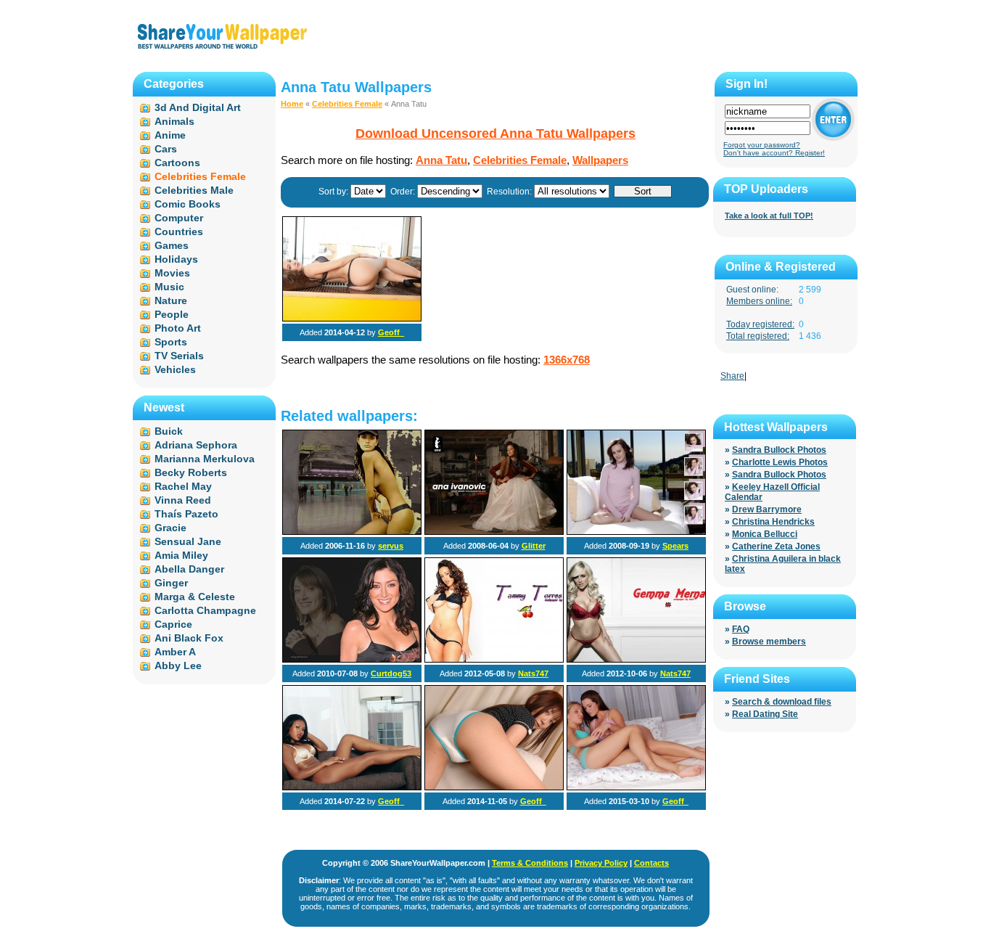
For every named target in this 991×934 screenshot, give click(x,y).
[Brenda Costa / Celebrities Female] (352, 532)
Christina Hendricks (773, 522)
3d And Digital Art (198, 107)
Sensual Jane (188, 541)
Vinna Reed (183, 500)
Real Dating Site (765, 714)
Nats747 (533, 673)
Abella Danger (189, 569)
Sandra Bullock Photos (779, 450)
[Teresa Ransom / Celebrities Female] (352, 787)
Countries (179, 231)
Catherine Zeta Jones (776, 546)
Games (172, 245)
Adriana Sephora (196, 445)
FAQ (740, 629)
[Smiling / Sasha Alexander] (352, 660)
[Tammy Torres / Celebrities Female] (494, 660)
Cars (166, 149)
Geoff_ (391, 332)
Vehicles (175, 369)
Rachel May (183, 486)
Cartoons (177, 162)
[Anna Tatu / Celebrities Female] (352, 319)
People (172, 314)
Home (292, 103)
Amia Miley (181, 555)
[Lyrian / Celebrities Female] (494, 787)
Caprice (173, 624)
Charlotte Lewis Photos (780, 462)
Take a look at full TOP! (769, 215)
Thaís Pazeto (186, 514)
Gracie (170, 527)
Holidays (176, 259)
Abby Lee (178, 665)
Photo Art (178, 328)
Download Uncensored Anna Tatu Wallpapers (495, 133)
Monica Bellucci (764, 534)
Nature (171, 300)
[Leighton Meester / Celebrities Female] (636, 532)
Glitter (534, 545)
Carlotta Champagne (205, 610)
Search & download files (781, 702)
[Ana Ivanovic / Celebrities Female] (494, 532)
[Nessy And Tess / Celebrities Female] (636, 787)
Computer (179, 218)
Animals (174, 121)
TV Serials (179, 355)
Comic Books (188, 204)
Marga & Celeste (195, 596)
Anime (170, 135)
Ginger (171, 583)
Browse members (769, 641)
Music (169, 286)
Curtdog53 (391, 673)
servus (390, 545)
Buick (169, 431)
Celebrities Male (194, 190)
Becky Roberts (191, 472)
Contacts (651, 863)
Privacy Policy (601, 863)
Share (732, 376)
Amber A (175, 652)
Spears (675, 545)
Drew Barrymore (767, 509)
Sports (171, 342)
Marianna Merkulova (205, 458)
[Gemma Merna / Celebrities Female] (636, 660)
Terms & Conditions (530, 863)
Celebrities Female (347, 103)
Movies (172, 273)
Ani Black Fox (189, 638)
